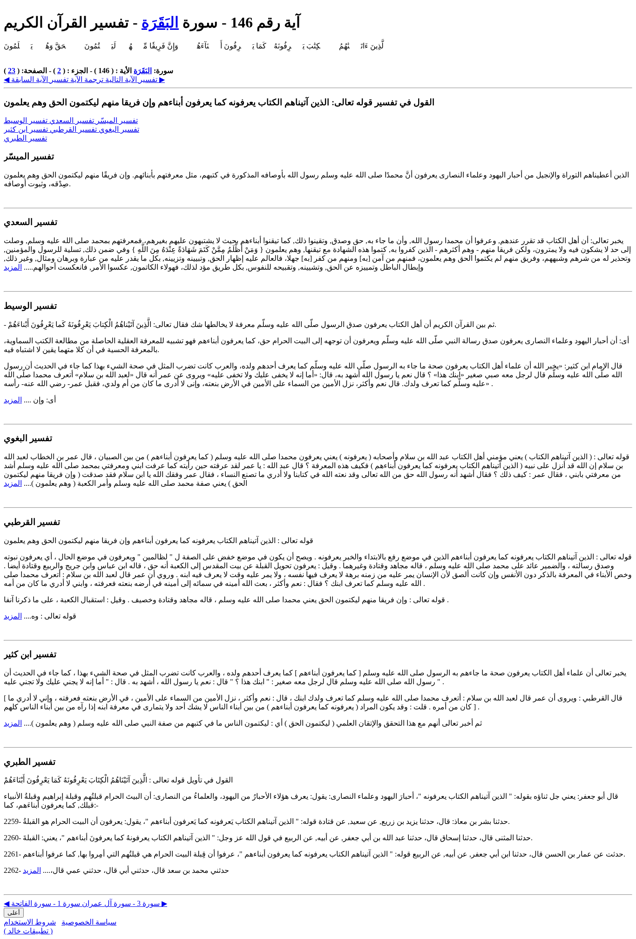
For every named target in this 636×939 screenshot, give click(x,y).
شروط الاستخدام (30, 922)
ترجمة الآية (85, 79)
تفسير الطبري (25, 138)
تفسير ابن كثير (27, 129)
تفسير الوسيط (26, 120)
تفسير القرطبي (74, 129)
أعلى (13, 912)
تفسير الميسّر (117, 120)
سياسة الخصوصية (88, 922)
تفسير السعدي (72, 120)
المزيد (13, 267)
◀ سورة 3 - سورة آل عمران (82, 903)
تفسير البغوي (119, 129)
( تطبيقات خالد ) (28, 931)
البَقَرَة (160, 22)
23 (11, 71)
